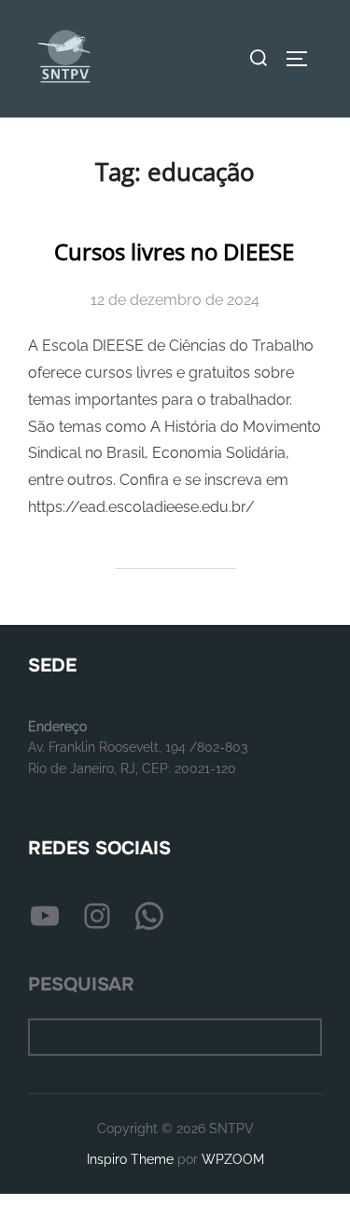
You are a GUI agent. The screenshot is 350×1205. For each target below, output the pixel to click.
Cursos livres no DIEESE (174, 251)
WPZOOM (233, 1159)
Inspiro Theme (130, 1159)
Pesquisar (81, 984)
